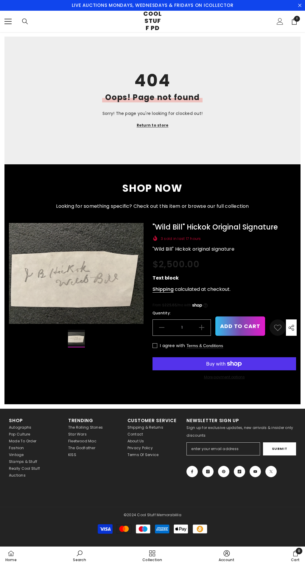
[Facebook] (192, 471)
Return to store (153, 125)
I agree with (172, 346)
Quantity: (161, 313)
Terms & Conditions (204, 345)
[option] (76, 273)
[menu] (8, 21)
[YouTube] (255, 471)
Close (300, 5)
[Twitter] (271, 471)
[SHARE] (291, 327)
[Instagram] (208, 471)
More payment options (224, 377)
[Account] (280, 21)
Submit (279, 448)
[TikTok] (239, 471)
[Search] (25, 21)
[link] (278, 327)
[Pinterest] (223, 471)
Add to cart (240, 326)
